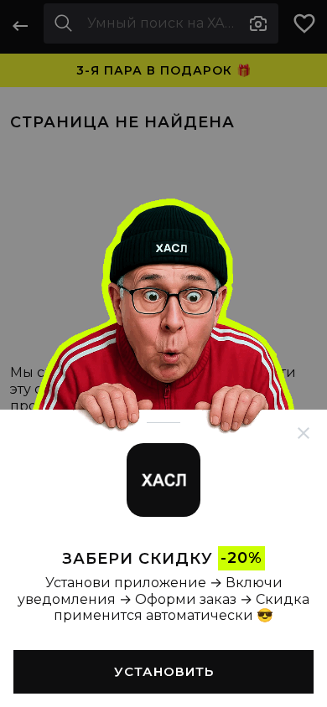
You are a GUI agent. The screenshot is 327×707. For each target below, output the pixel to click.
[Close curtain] (303, 433)
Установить (164, 671)
